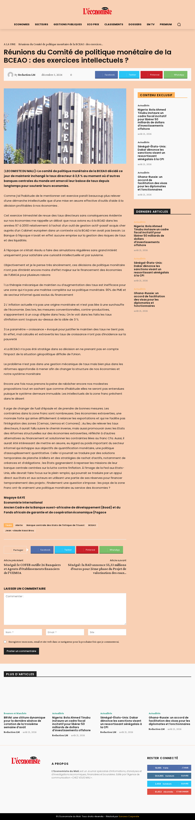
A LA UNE (9, 44)
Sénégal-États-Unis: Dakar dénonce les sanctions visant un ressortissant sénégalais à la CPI (152, 153)
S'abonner (182, 791)
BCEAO (92, 525)
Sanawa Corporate (129, 816)
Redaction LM (26, 74)
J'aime (185, 767)
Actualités (143, 105)
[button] (179, 24)
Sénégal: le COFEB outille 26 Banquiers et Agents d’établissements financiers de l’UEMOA (32, 569)
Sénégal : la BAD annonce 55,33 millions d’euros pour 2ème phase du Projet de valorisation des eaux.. (97, 569)
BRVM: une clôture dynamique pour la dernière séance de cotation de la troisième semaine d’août (24, 722)
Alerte (19, 525)
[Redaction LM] (11, 75)
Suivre (185, 775)
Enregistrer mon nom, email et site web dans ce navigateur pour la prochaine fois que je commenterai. (64, 641)
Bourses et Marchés (15, 713)
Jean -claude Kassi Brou (19, 530)
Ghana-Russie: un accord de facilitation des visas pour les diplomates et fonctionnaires (152, 183)
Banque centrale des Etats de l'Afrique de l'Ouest (55, 525)
